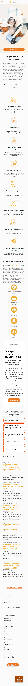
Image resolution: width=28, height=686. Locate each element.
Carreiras (5, 605)
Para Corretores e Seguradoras (11, 607)
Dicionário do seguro (8, 629)
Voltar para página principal (14, 587)
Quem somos (6, 602)
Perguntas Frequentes (9, 626)
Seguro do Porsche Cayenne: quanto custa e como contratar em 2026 (12, 467)
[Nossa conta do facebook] (4, 657)
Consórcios (6, 652)
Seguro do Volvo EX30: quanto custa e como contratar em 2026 (11, 566)
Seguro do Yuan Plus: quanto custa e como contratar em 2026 (11, 507)
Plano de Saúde (7, 639)
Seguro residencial (8, 644)
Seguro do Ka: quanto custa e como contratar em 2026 (13, 486)
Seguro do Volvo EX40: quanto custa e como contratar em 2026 (11, 546)
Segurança (6, 618)
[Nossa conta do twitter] (13, 657)
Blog (4, 631)
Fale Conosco (6, 610)
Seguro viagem (7, 647)
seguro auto (14, 265)
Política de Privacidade (9, 615)
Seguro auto (6, 637)
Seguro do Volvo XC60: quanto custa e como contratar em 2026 (11, 527)
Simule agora (14, 400)
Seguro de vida (7, 642)
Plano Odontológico (8, 649)
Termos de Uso (7, 620)
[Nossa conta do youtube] (9, 657)
